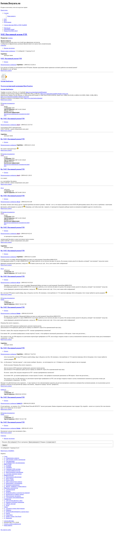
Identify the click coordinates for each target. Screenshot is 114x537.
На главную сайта (6, 529)
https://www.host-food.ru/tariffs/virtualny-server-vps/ (54, 93)
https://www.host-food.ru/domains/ (33, 98)
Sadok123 (3, 389)
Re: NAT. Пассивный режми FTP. (13, 118)
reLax (2, 188)
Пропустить (4, 10)
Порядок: (43, 442)
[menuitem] (11, 16)
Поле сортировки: (23, 442)
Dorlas (2, 299)
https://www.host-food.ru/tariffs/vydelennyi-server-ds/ (15, 96)
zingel (2, 105)
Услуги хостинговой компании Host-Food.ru (17, 86)
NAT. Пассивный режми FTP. (14, 34)
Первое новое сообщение (8, 51)
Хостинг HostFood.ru (7, 81)
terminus (10, 38)
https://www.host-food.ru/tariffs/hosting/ (36, 92)
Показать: (5, 442)
